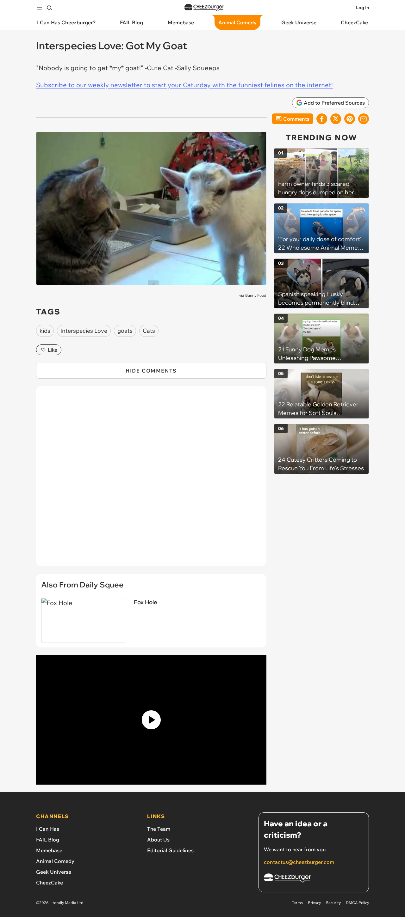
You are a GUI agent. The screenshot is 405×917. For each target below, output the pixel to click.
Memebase (49, 850)
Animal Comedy (55, 861)
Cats (149, 330)
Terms (297, 902)
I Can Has (47, 829)
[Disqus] (151, 480)
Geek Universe (53, 872)
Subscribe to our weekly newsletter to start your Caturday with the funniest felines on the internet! (184, 85)
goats (125, 330)
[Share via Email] (363, 118)
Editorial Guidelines (170, 850)
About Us (158, 839)
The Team (158, 829)
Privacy (314, 902)
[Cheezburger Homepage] (204, 7)
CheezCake (49, 882)
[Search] (49, 7)
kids (45, 330)
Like (52, 350)
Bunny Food (255, 295)
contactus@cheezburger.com (299, 862)
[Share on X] (335, 118)
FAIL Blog (47, 839)
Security (333, 902)
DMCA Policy (357, 902)
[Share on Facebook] (321, 118)
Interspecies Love (83, 330)
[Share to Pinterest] (349, 118)
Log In (362, 7)
